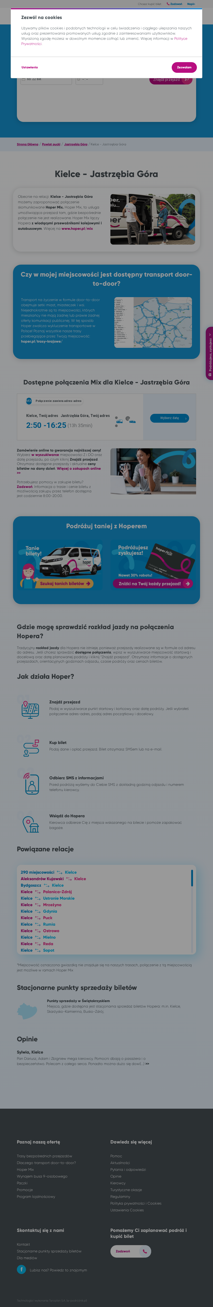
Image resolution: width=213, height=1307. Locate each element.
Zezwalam (184, 67)
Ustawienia (30, 67)
